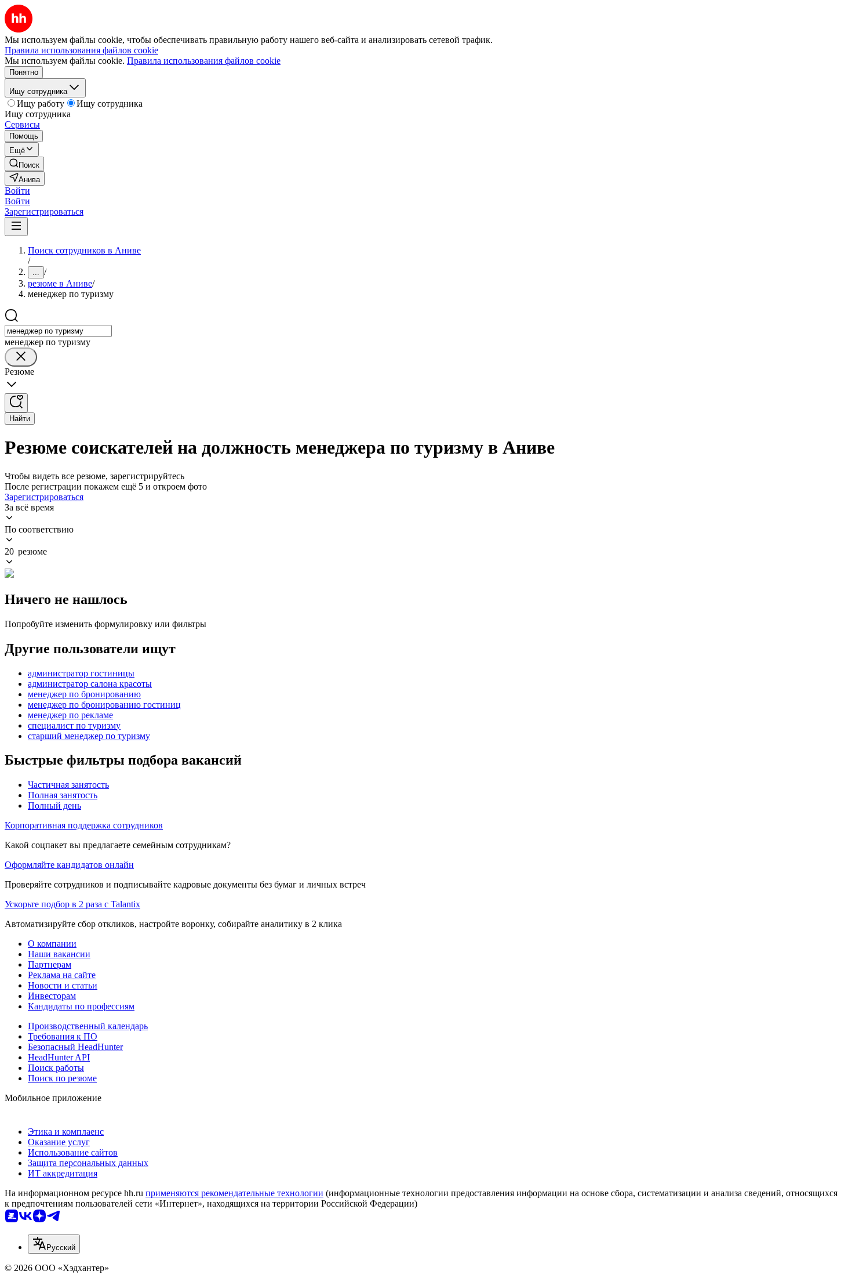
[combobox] (58, 331)
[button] (17, 190)
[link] (24, 164)
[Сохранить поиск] (16, 402)
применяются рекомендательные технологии (234, 1193)
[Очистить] (21, 357)
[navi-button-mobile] (16, 226)
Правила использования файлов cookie (204, 61)
